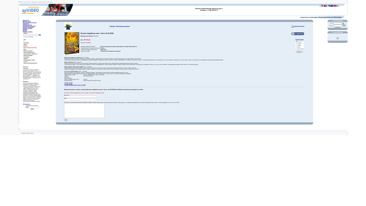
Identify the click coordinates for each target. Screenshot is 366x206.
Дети (25, 49)
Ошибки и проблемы (28, 27)
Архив (25, 44)
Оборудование (337, 17)
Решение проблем (27, 28)
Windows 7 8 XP (27, 21)
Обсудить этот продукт (86, 36)
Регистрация (337, 27)
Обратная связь (322, 17)
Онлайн (25, 30)
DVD (25, 39)
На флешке (26, 57)
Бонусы (26, 45)
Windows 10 (26, 20)
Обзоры (26, 58)
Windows (25, 29)
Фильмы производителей (30, 63)
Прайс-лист (330, 17)
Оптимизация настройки (29, 26)
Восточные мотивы (123, 26)
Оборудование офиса (29, 60)
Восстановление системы (29, 22)
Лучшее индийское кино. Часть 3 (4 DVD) (75, 85)
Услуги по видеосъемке (311, 17)
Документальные (28, 50)
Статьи (25, 61)
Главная (302, 17)
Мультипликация (28, 55)
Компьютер (26, 23)
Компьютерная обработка (30, 53)
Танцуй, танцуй (68, 83)
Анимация (26, 42)
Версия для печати (299, 26)
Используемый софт (29, 52)
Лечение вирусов (27, 24)
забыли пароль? (344, 25)
